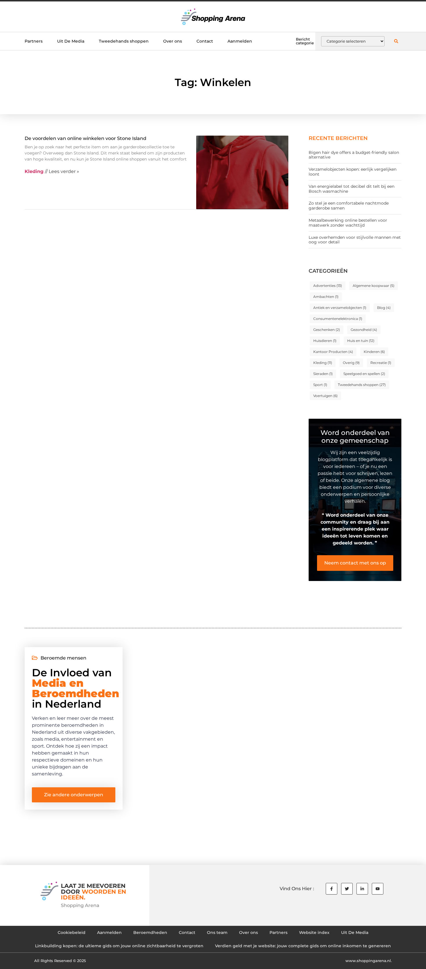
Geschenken (326, 329)
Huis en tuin (360, 340)
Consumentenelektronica (337, 318)
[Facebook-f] (331, 889)
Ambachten (325, 296)
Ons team (217, 932)
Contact (204, 41)
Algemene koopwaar (373, 285)
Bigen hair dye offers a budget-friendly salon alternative (354, 155)
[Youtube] (377, 889)
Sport (320, 384)
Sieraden (323, 373)
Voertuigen (325, 396)
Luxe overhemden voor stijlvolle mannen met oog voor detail (355, 240)
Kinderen (374, 351)
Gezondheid (364, 329)
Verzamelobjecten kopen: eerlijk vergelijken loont (352, 172)
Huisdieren (324, 340)
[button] (396, 41)
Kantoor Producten (333, 351)
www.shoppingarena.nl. (368, 960)
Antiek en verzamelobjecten (339, 307)
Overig (351, 362)
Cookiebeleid (71, 932)
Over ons (172, 41)
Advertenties (327, 285)
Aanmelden (239, 41)
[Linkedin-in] (362, 889)
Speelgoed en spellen (364, 373)
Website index (314, 932)
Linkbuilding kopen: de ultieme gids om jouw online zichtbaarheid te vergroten (119, 945)
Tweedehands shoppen (124, 41)
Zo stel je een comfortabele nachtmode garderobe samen (349, 206)
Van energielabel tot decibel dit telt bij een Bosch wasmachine (351, 189)
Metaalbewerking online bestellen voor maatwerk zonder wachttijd (348, 223)
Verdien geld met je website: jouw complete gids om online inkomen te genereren (303, 945)
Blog (384, 307)
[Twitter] (347, 889)
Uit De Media (70, 41)
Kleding (322, 362)
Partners (34, 41)
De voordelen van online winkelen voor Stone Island (85, 138)
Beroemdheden (150, 932)
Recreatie (380, 362)
